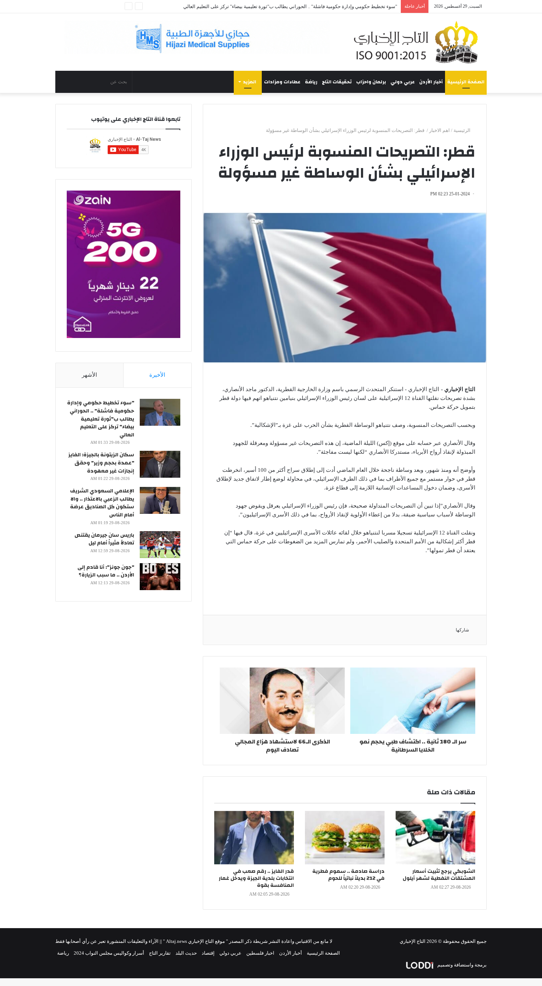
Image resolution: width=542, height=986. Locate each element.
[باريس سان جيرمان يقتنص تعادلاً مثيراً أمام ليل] (160, 544)
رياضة (311, 81)
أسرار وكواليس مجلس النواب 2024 (109, 953)
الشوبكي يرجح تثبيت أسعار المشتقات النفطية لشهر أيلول (439, 875)
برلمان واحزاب (371, 81)
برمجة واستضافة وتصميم (461, 965)
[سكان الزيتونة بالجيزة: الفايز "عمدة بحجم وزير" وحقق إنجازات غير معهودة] (160, 464)
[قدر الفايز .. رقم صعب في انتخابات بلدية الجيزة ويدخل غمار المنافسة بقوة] (254, 837)
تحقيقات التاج (337, 81)
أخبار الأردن (431, 81)
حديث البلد (186, 953)
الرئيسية (463, 130)
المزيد (249, 81)
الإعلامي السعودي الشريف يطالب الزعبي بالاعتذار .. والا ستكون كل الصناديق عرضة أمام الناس (102, 503)
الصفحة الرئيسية (465, 81)
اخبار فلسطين (260, 953)
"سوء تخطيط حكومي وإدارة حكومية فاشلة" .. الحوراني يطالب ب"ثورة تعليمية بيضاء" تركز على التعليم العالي (290, 6)
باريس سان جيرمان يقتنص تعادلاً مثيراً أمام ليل (104, 539)
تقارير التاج (160, 953)
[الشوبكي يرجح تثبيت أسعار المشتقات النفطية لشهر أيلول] (435, 837)
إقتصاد (208, 953)
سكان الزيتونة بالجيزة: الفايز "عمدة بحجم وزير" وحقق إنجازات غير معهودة (101, 462)
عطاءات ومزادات (282, 81)
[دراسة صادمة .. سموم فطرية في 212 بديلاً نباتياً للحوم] (345, 837)
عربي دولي (402, 81)
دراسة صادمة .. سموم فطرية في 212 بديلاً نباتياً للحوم (348, 875)
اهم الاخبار (439, 130)
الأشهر (89, 375)
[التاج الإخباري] (418, 42)
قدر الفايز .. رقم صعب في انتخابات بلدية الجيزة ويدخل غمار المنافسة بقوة (256, 878)
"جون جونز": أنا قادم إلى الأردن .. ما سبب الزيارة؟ (105, 571)
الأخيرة (157, 375)
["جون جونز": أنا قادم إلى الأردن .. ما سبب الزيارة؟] (160, 576)
